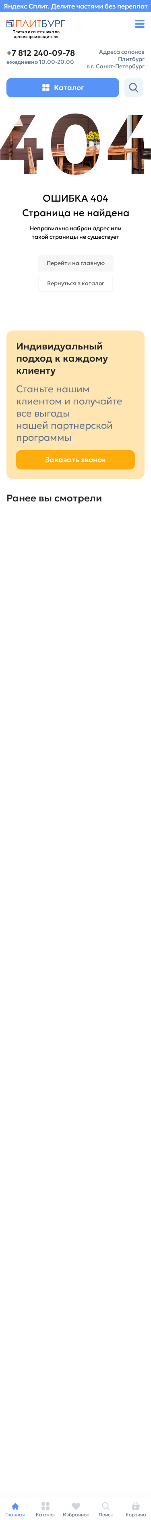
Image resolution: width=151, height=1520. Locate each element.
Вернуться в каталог (75, 283)
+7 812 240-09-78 (40, 53)
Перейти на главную (76, 263)
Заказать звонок (75, 459)
